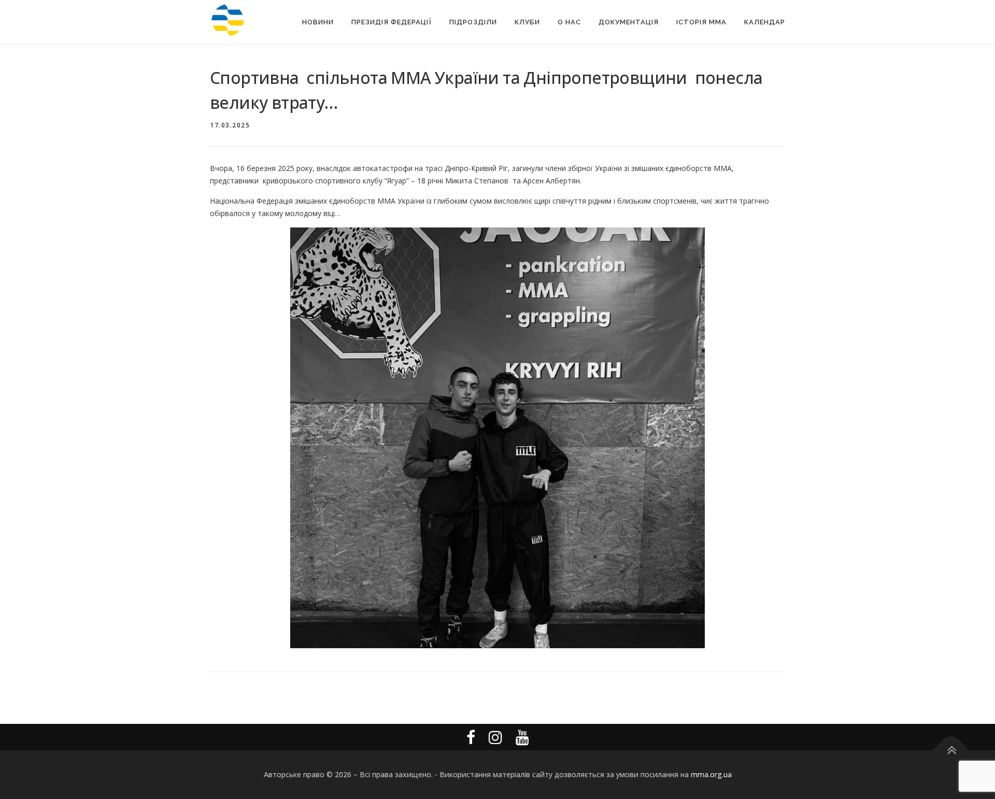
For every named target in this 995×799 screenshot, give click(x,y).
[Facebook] (470, 737)
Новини (318, 22)
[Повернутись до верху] (951, 750)
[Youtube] (522, 737)
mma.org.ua (711, 774)
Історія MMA (701, 22)
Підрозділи (473, 22)
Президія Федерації (391, 22)
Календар (764, 22)
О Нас (569, 22)
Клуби (527, 22)
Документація (629, 22)
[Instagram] (495, 737)
